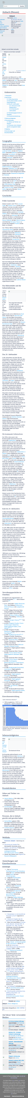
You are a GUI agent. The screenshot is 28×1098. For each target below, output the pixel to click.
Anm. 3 (9, 627)
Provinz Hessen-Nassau (15, 652)
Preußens (13, 892)
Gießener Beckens (7, 166)
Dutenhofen (10, 157)
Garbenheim (14, 265)
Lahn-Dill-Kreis (4, 72)
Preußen (17, 223)
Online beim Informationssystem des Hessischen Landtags (15, 946)
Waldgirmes (5, 85)
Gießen (4, 80)
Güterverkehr (8, 523)
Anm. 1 (15, 599)
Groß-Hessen (20, 662)
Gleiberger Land (13, 168)
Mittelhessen (12, 484)
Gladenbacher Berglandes (17, 173)
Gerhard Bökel (8, 821)
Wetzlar (21, 78)
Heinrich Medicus (8, 798)
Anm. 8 (10, 686)
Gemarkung (21, 335)
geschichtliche (9, 894)
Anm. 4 (12, 632)
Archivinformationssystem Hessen (15, 996)
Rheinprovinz (7, 631)
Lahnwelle (19, 70)
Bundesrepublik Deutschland (16, 667)
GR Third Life (20, 1023)
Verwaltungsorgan (10, 876)
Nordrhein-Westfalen (17, 417)
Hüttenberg (17, 234)
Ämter (12, 872)
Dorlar (23, 85)
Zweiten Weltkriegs (18, 897)
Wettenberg (18, 232)
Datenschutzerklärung (18, 1096)
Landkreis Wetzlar (21, 279)
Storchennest (5, 770)
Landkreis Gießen (6, 151)
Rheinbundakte (17, 877)
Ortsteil (4, 57)
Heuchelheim (11, 154)
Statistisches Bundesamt (16, 950)
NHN (22, 21)
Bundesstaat (17, 890)
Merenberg (15, 215)
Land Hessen (7, 669)
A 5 (14, 182)
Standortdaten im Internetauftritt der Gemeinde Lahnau (15, 914)
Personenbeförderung (7, 518)
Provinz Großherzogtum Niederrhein (13, 624)
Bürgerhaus (20, 370)
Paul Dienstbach (8, 806)
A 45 (22, 177)
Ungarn (12, 380)
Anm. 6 (14, 662)
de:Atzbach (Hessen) (18, 1039)
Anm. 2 (20, 619)
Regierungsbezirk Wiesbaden (11, 654)
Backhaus (20, 756)
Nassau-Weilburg (6, 220)
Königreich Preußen (14, 623)
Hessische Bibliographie (10, 856)
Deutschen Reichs (11, 895)
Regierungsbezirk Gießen (18, 690)
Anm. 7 (17, 680)
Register (21, 854)
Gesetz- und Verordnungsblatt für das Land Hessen (16, 942)
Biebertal (14, 152)
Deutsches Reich (13, 639)
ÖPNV (10, 588)
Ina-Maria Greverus (9, 827)
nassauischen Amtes (7, 229)
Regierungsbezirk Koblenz (11, 626)
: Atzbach (9, 841)
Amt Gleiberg (10, 986)
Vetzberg (17, 266)
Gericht (12, 874)
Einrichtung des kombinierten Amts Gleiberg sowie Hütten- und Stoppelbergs (15, 992)
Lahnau (15, 18)
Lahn (12, 29)
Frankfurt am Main (9, 187)
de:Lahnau (18, 1037)
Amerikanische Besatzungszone (10, 661)
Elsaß (22, 314)
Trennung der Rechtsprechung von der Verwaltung (15, 870)
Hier (19, 1080)
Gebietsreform (12, 440)
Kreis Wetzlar (7, 633)
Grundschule (15, 239)
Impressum (7, 1096)
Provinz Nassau (13, 659)
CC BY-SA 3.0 (23, 70)
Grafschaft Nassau (9, 607)
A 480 (5, 184)
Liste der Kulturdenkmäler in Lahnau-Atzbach (4, 746)
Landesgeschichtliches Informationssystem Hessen (11, 851)
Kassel (14, 458)
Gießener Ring (11, 184)
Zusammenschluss (19, 461)
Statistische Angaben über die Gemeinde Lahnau (14, 919)
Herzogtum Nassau (15, 222)
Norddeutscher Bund (14, 634)
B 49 (15, 181)
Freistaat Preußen (14, 646)
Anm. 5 (21, 634)
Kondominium (18, 605)
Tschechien (5, 380)
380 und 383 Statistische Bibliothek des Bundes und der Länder (15, 968)
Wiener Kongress (20, 220)
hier (13, 1080)
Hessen (4, 418)
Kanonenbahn (4, 298)
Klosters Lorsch (12, 205)
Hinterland (6, 175)
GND (18, 1008)
